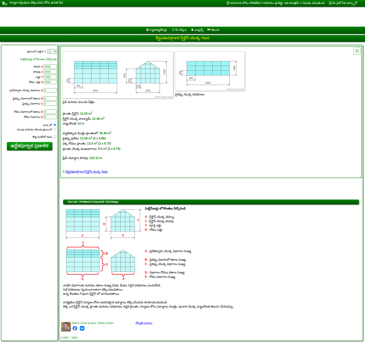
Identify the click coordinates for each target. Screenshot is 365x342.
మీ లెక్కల (180, 29)
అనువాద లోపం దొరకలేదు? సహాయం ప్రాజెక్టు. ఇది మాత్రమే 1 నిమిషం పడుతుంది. (277, 3)
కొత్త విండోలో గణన (43, 136)
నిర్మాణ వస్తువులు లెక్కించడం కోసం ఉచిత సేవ (36, 2)
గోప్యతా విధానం (144, 322)
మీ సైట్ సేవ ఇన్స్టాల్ (344, 3)
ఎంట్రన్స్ (199, 29)
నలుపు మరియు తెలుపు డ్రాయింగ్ (35, 129)
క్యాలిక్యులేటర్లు (158, 29)
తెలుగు (215, 29)
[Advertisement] (115, 16)
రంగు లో (48, 125)
